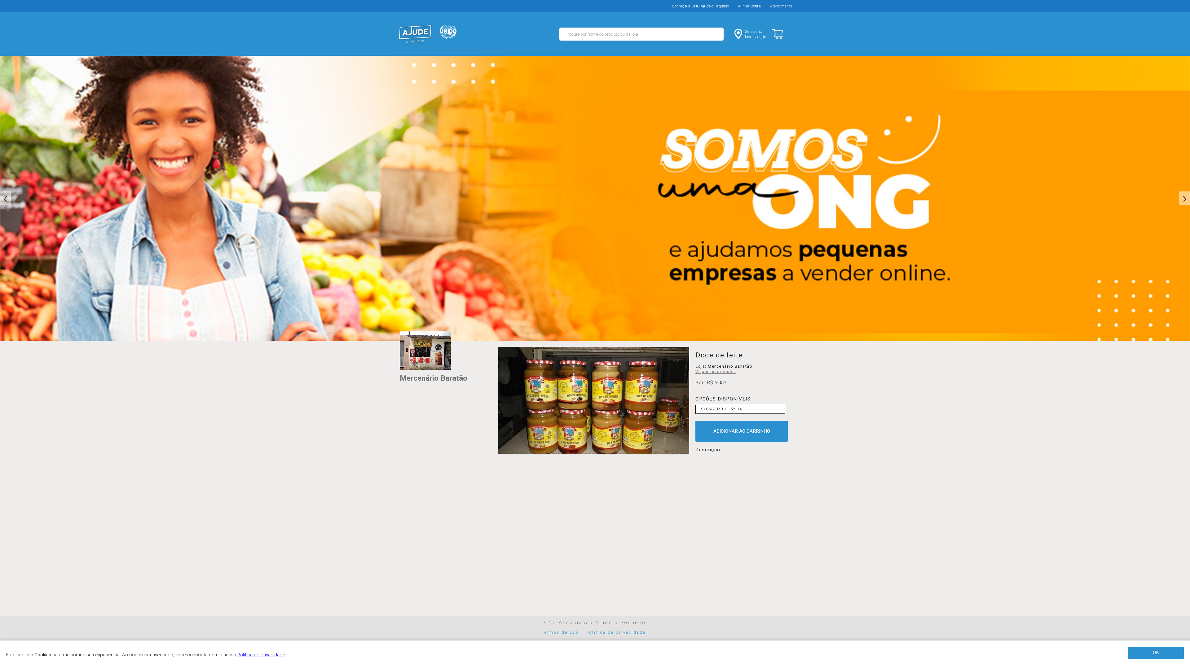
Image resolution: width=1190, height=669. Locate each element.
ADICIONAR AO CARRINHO (741, 431)
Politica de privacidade (616, 632)
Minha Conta (749, 6)
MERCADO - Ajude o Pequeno (415, 34)
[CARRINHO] (782, 34)
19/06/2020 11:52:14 (720, 409)
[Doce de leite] (593, 400)
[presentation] (5, 198)
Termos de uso (560, 632)
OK (1156, 652)
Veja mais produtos (715, 371)
